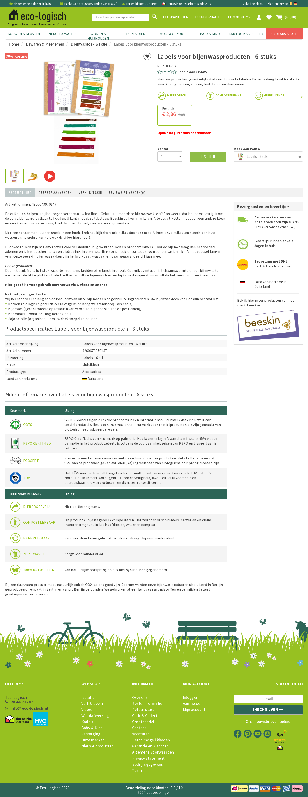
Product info (20, 192)
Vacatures (141, 733)
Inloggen (190, 697)
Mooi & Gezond (173, 34)
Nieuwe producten (97, 746)
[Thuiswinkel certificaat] (18, 719)
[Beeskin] (268, 324)
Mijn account (194, 709)
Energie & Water (61, 34)
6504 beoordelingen (154, 792)
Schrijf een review (192, 72)
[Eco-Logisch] (36, 15)
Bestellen (208, 157)
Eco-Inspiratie (208, 17)
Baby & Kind (210, 34)
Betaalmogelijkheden (151, 740)
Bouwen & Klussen (24, 34)
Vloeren (88, 709)
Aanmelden (193, 703)
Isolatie (88, 697)
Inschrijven (266, 709)
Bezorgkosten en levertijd (262, 206)
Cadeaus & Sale (284, 34)
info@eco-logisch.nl (28, 708)
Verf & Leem (92, 703)
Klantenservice (278, 4)
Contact (139, 727)
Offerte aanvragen (55, 192)
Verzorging (91, 733)
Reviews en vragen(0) (127, 192)
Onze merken (93, 740)
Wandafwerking (95, 715)
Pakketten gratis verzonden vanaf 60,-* (91, 4)
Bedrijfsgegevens (147, 764)
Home (14, 44)
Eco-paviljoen (175, 17)
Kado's (87, 721)
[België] (291, 4)
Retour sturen (144, 709)
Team (137, 770)
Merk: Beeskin (90, 192)
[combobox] (268, 156)
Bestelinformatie (147, 703)
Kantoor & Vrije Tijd (247, 34)
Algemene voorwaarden (153, 752)
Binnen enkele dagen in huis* (33, 4)
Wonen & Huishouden (98, 36)
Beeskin (171, 65)
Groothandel (143, 721)
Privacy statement (148, 758)
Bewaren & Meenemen (45, 44)
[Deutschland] (295, 4)
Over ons (140, 697)
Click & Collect (145, 715)
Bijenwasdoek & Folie (89, 44)
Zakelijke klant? (253, 4)
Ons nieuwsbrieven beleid (268, 721)
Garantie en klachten (150, 746)
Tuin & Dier (135, 34)
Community (238, 17)
